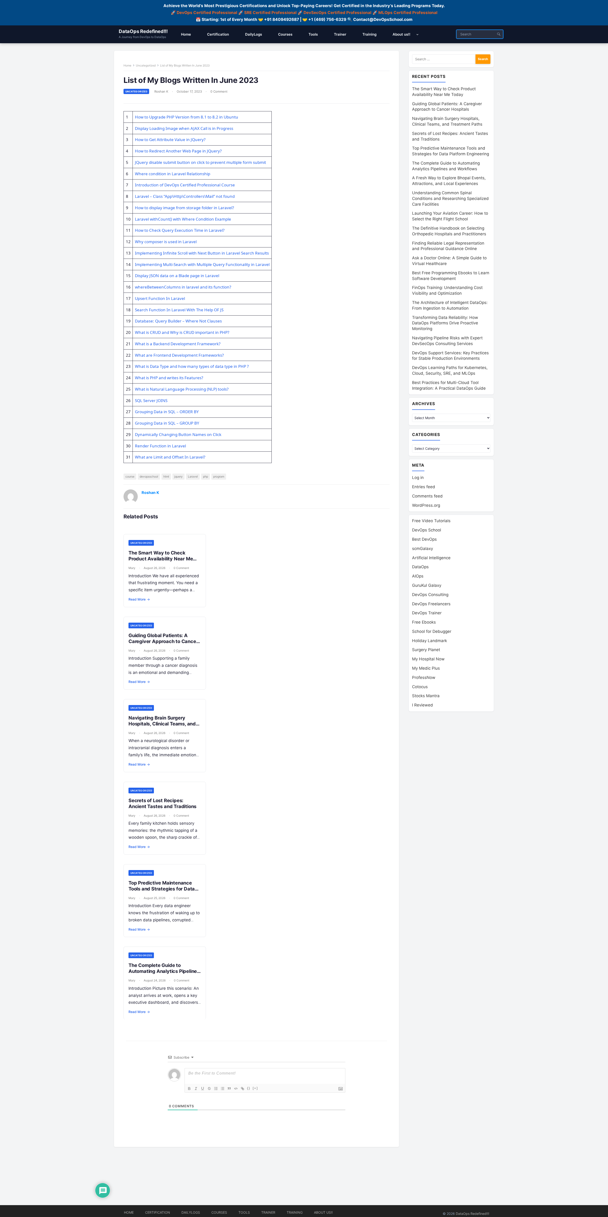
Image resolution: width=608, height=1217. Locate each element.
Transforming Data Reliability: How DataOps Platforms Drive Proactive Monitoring (445, 323)
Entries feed (423, 486)
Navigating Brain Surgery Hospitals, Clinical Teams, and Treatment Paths (162, 724)
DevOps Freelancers (431, 603)
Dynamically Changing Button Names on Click (178, 434)
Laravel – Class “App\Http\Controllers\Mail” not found (185, 196)
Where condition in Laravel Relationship (172, 173)
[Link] (242, 1088)
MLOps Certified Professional (407, 12)
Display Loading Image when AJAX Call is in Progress (184, 128)
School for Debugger (431, 631)
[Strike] (209, 1088)
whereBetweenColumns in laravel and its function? (183, 287)
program (218, 476)
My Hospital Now (428, 659)
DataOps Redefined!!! (143, 31)
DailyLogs (190, 1212)
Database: (144, 321)
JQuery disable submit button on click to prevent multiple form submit (200, 162)
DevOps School (426, 530)
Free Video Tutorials (431, 520)
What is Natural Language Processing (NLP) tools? (181, 389)
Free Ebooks (424, 622)
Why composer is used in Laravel (166, 241)
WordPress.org (426, 505)
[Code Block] (236, 1088)
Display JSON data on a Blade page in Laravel (177, 275)
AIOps (417, 576)
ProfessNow (423, 677)
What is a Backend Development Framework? (177, 343)
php (205, 476)
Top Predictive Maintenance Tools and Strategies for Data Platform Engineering (161, 889)
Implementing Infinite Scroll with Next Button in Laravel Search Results (202, 253)
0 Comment (219, 91)
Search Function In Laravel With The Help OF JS (179, 310)
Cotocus (420, 686)
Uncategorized (146, 65)
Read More (139, 599)
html (166, 476)
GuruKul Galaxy (426, 585)
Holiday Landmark (429, 640)
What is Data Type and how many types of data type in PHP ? (192, 366)
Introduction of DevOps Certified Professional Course (185, 185)
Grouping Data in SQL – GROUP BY (167, 423)
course (129, 476)
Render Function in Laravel (160, 446)
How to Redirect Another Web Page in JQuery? (178, 151)
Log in (418, 477)
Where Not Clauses (203, 321)
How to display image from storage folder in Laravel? (184, 207)
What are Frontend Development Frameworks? (179, 355)
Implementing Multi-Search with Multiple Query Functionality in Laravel (202, 264)
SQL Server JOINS (151, 400)
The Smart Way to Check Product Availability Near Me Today (160, 559)
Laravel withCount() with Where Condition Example (183, 219)
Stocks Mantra (426, 695)
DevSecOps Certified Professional (337, 12)
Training (295, 1212)
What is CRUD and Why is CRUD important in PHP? (182, 332)
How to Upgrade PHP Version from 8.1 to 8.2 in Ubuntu (186, 117)
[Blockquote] (229, 1088)
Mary (131, 568)
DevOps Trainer (427, 613)
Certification (157, 1212)
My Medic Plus (426, 668)
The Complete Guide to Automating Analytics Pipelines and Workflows (164, 971)
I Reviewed (422, 705)
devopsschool (149, 476)
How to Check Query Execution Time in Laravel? (179, 230)
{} (248, 1088)
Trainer (268, 1212)
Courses (219, 1212)
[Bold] (189, 1088)
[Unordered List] (222, 1088)
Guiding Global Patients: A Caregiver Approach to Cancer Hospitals (163, 641)
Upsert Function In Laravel (160, 298)
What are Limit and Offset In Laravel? (170, 457)
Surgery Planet (426, 649)
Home (127, 65)
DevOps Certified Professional (207, 12)
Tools (244, 1212)
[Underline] (202, 1088)
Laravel (193, 476)
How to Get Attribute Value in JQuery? (170, 139)
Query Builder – (170, 321)
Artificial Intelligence (431, 557)
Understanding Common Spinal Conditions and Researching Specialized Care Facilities (450, 198)
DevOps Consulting (430, 594)
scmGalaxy (422, 548)
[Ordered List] (216, 1088)
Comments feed (427, 496)
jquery (178, 476)
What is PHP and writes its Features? (169, 377)
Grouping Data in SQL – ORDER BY (167, 411)
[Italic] (196, 1088)
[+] (255, 1088)
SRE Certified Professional (270, 12)
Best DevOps (424, 539)
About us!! (323, 1212)
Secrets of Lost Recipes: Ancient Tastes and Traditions (162, 803)
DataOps (420, 566)
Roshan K (161, 91)
